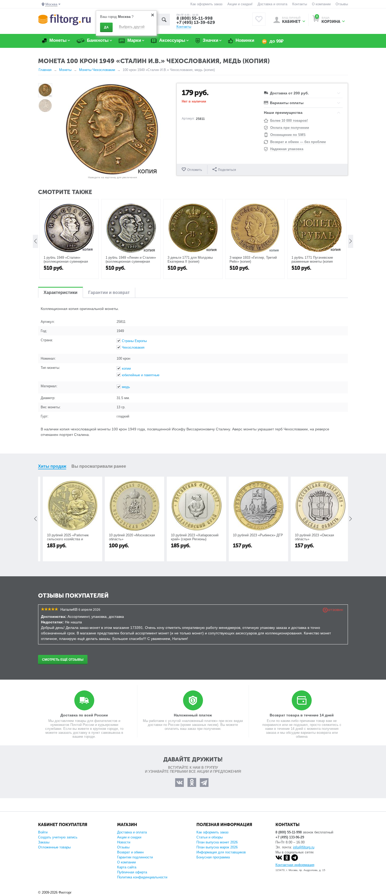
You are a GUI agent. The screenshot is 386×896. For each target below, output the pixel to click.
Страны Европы (134, 341)
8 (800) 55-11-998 (194, 18)
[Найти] (164, 20)
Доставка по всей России (84, 715)
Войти (43, 832)
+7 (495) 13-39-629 (195, 22)
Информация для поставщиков (221, 852)
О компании (321, 4)
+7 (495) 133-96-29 (289, 837)
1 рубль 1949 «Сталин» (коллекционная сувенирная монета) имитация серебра (66, 261)
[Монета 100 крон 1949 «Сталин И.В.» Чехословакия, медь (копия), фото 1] (112, 129)
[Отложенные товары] (258, 19)
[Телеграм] (294, 860)
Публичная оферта (132, 872)
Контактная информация (294, 865)
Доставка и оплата (272, 4)
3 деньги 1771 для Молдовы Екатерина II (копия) (190, 259)
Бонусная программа (213, 857)
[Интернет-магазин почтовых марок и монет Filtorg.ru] (64, 20)
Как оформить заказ (206, 4)
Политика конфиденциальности (142, 877)
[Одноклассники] (286, 860)
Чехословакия (133, 347)
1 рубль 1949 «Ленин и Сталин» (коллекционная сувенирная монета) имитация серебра (131, 261)
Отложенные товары (54, 847)
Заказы (43, 842)
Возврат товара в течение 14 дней (302, 715)
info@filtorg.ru (303, 847)
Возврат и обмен (130, 852)
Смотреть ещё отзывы (63, 659)
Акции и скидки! (240, 4)
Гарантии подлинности (135, 857)
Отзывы (342, 4)
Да (106, 27)
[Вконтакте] (278, 860)
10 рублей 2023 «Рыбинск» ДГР (254, 535)
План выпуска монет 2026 (217, 842)
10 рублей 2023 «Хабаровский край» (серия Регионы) (191, 537)
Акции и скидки (129, 837)
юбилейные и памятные (140, 375)
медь (126, 387)
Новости (123, 842)
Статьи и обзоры (209, 837)
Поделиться (227, 170)
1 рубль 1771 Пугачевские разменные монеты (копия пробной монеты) (312, 261)
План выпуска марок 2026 (217, 847)
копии (126, 368)
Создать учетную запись (57, 837)
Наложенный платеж (193, 715)
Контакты (299, 4)
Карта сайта (126, 867)
